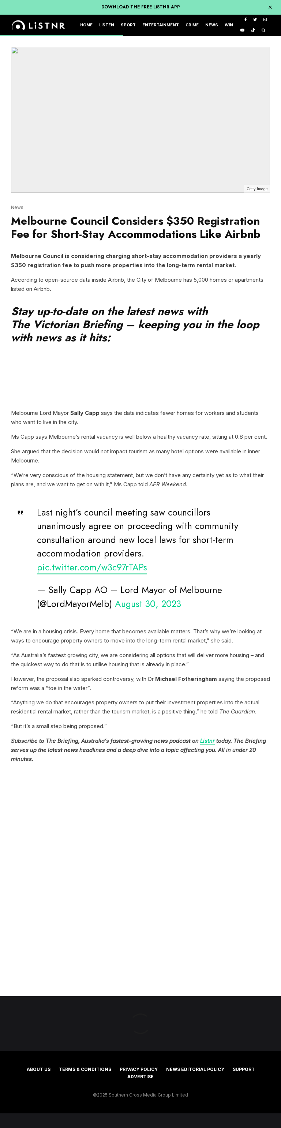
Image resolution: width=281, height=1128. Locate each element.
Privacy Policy (139, 1069)
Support (244, 1069)
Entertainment (160, 25)
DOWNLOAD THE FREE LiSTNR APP (140, 7)
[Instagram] (265, 20)
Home (86, 25)
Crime (192, 25)
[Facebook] (245, 20)
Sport (128, 25)
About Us (38, 1069)
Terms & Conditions (85, 1069)
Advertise (140, 1076)
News (211, 25)
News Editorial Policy (195, 1069)
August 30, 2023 (148, 603)
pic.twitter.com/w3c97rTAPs (92, 567)
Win (229, 25)
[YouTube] (242, 30)
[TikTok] (253, 30)
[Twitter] (255, 20)
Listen (106, 25)
